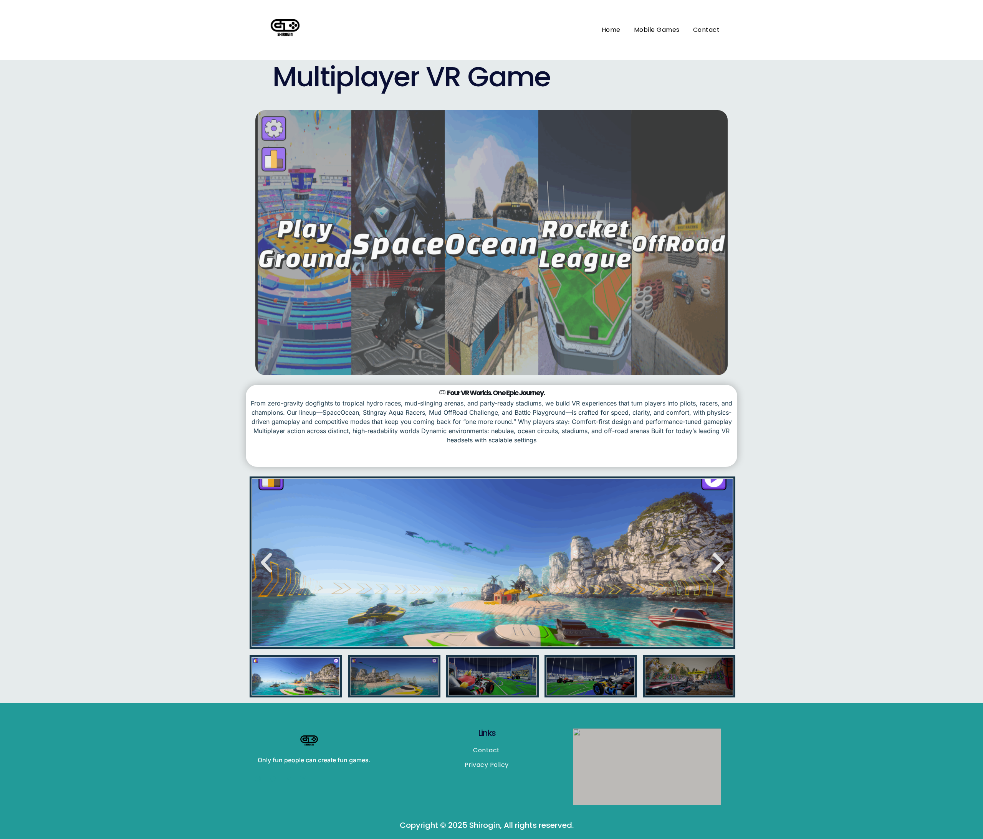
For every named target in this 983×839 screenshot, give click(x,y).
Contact (706, 29)
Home (611, 29)
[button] (266, 563)
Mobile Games (657, 29)
